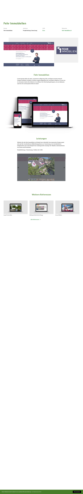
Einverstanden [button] (77, 491)
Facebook (58, 472)
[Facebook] (6, 475)
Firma (70, 2)
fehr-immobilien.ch (67, 30)
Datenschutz (14, 472)
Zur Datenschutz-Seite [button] (36, 491)
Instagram (58, 470)
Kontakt (76, 2)
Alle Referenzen (35, 219)
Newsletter (58, 475)
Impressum (8, 472)
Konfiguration (46, 2)
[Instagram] (9, 475)
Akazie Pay (63, 2)
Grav (43, 30)
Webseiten (56, 2)
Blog (57, 473)
